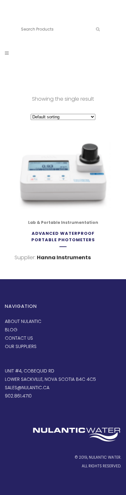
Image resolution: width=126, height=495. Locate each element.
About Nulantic (23, 321)
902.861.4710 (51, 18)
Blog (11, 329)
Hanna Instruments (64, 257)
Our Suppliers (21, 346)
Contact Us (19, 338)
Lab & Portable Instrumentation (63, 222)
